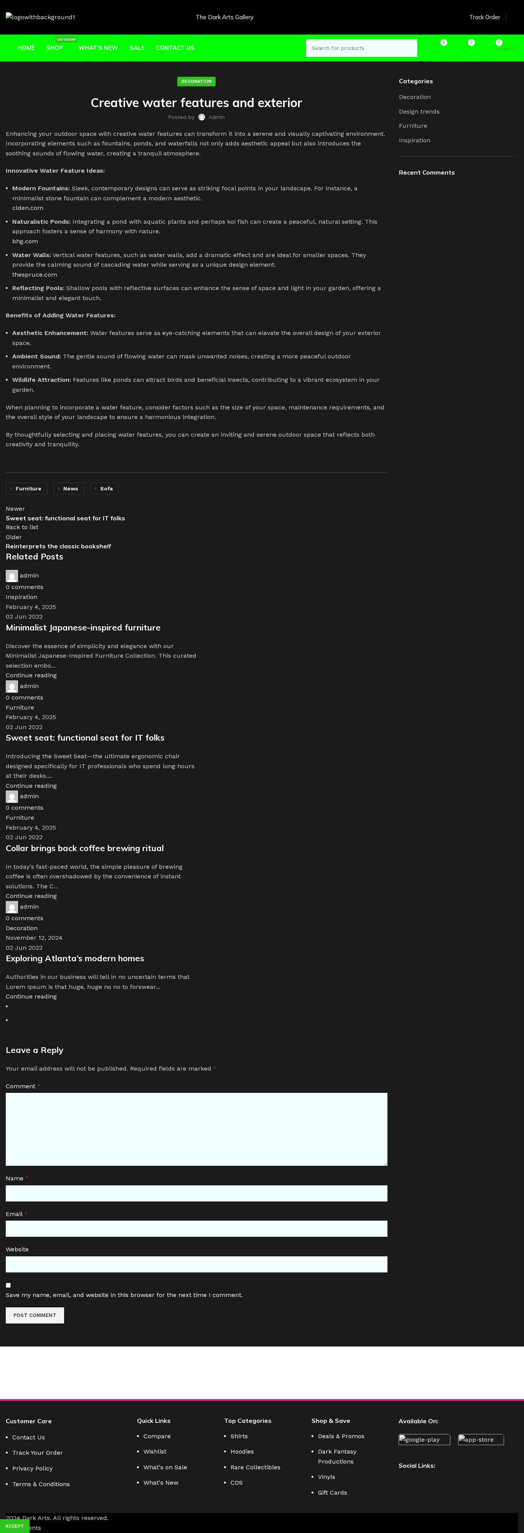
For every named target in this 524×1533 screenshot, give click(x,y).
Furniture (413, 125)
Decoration (415, 97)
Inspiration (414, 140)
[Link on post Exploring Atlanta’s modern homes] (196, 704)
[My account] (515, 17)
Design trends (419, 111)
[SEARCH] (408, 48)
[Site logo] (40, 16)
